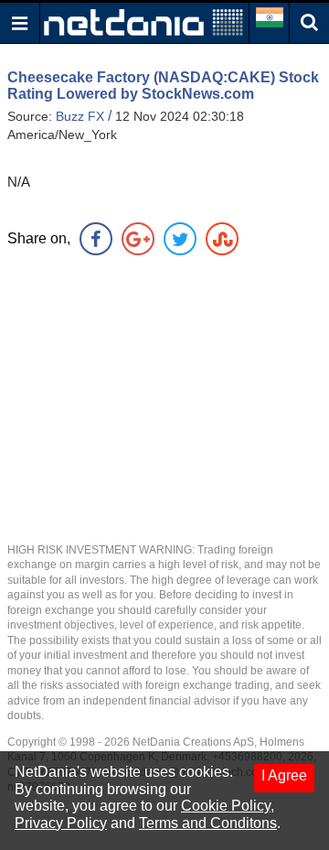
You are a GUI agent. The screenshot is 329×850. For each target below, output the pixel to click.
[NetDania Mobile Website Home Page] (143, 21)
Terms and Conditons (208, 823)
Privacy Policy (61, 823)
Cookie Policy (226, 805)
